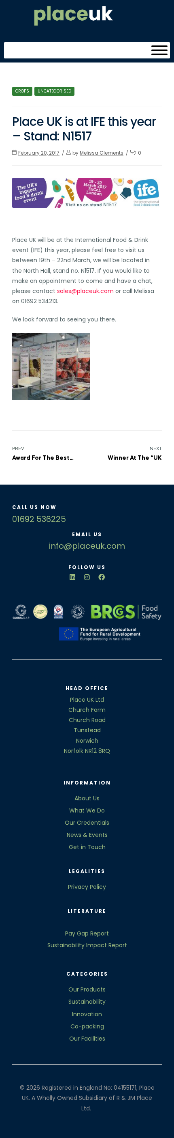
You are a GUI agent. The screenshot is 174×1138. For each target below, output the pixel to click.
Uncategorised (54, 91)
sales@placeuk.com (85, 291)
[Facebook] (101, 577)
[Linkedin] (72, 577)
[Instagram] (87, 577)
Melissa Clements (101, 152)
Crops (22, 91)
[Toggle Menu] (159, 50)
